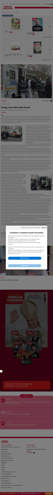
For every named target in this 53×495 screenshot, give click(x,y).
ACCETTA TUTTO (24, 258)
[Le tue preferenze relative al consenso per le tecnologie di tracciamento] (1, 371)
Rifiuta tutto (25, 265)
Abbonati (44, 227)
